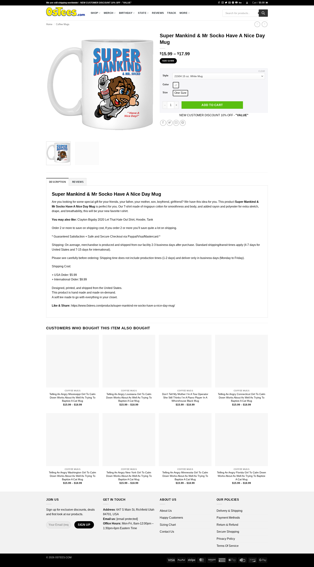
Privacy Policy (226, 538)
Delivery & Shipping (229, 510)
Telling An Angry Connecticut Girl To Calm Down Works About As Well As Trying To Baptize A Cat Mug (241, 397)
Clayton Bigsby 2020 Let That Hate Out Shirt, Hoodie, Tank (115, 219)
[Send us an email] (229, 2)
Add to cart (212, 105)
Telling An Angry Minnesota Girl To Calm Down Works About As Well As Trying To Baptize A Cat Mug (185, 476)
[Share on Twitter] (170, 123)
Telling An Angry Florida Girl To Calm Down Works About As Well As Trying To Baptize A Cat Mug (241, 476)
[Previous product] (264, 24)
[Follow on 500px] (240, 2)
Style (165, 75)
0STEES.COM (63, 557)
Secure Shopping (228, 531)
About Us (166, 510)
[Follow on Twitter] (226, 2)
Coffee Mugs (62, 24)
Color (166, 84)
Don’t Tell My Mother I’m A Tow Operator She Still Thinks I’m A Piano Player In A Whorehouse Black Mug (185, 397)
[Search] (263, 13)
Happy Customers (171, 517)
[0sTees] (65, 13)
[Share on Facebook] (163, 123)
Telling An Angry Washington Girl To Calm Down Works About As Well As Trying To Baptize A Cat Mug (72, 476)
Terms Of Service (228, 545)
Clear (261, 71)
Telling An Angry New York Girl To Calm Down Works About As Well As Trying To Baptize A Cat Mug (129, 476)
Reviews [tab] (78, 182)
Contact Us (167, 531)
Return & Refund (227, 524)
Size (165, 92)
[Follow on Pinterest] (233, 2)
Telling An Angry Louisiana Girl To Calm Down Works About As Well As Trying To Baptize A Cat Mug (129, 397)
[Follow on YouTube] (236, 2)
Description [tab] (57, 182)
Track (171, 12)
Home (49, 24)
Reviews (158, 12)
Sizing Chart (168, 524)
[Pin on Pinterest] (183, 123)
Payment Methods (228, 517)
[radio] (176, 85)
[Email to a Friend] (176, 123)
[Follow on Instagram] (223, 2)
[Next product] (257, 24)
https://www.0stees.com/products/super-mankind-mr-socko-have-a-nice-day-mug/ (123, 305)
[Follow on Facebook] (219, 2)
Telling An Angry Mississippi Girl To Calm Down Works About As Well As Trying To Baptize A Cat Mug (72, 397)
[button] (247, 2)
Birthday (125, 12)
